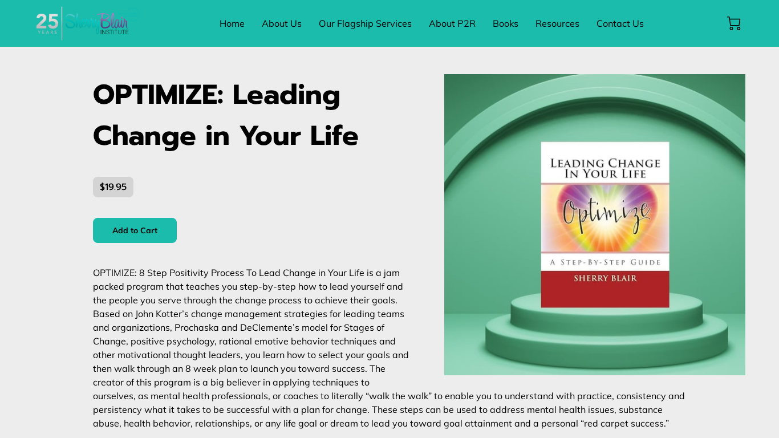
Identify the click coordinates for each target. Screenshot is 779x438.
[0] (734, 23)
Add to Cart (135, 230)
